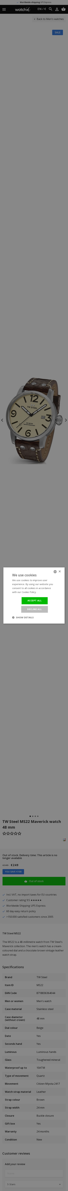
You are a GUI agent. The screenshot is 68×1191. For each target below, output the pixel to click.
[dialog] (34, 595)
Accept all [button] (35, 600)
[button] (23, 617)
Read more (43, 592)
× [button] (59, 571)
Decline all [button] (34, 609)
